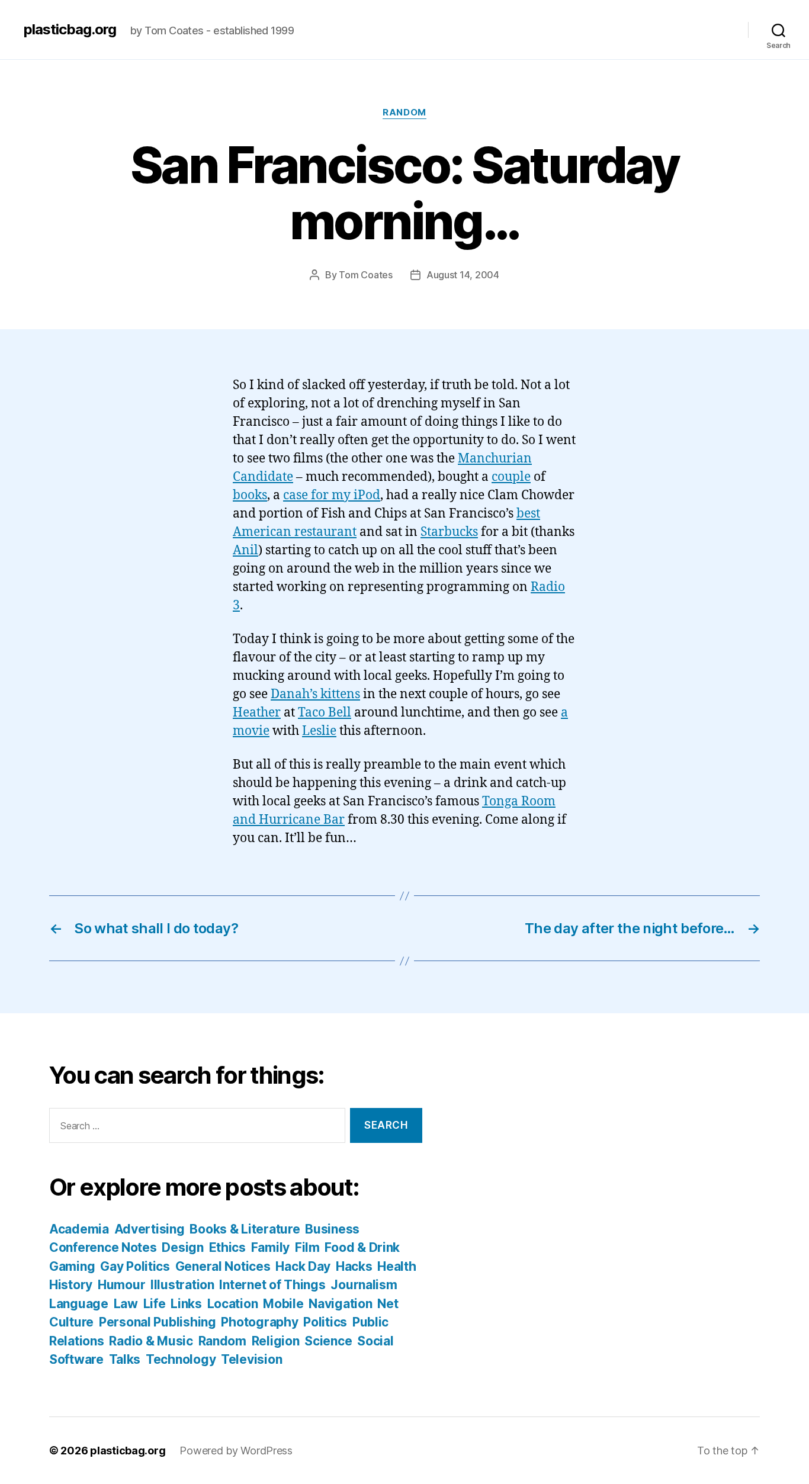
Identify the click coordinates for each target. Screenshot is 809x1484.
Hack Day (302, 1266)
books (250, 495)
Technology (181, 1359)
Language (78, 1303)
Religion (276, 1341)
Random (404, 112)
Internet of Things (272, 1284)
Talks (125, 1359)
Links (186, 1303)
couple (511, 477)
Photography (259, 1322)
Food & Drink (362, 1247)
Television (251, 1359)
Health (396, 1266)
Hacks (354, 1266)
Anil (245, 550)
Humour (121, 1284)
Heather (257, 713)
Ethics (227, 1247)
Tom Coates (365, 275)
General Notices (223, 1266)
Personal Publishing (157, 1322)
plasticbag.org (70, 30)
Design (182, 1247)
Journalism (363, 1284)
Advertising (149, 1229)
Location (232, 1303)
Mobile (283, 1303)
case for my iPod (331, 495)
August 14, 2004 (462, 275)
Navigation (340, 1303)
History (70, 1284)
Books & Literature (245, 1229)
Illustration (182, 1284)
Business (332, 1229)
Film (307, 1247)
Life (154, 1303)
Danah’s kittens (315, 694)
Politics (325, 1322)
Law (126, 1303)
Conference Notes (103, 1247)
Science (328, 1341)
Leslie (319, 731)
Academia (79, 1229)
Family (270, 1247)
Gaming (72, 1266)
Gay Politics (135, 1266)
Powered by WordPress (236, 1450)
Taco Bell (324, 713)
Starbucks (449, 532)
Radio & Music (151, 1341)
